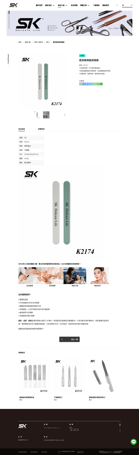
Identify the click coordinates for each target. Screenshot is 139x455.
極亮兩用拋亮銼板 (58, 42)
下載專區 (96, 5)
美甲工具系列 (38, 42)
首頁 (19, 42)
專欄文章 (83, 5)
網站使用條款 (22, 452)
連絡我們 (105, 5)
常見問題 (74, 5)
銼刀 (48, 42)
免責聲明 (44, 452)
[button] (64, 115)
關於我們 (39, 5)
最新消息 (48, 5)
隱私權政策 (34, 452)
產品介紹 (61, 5)
